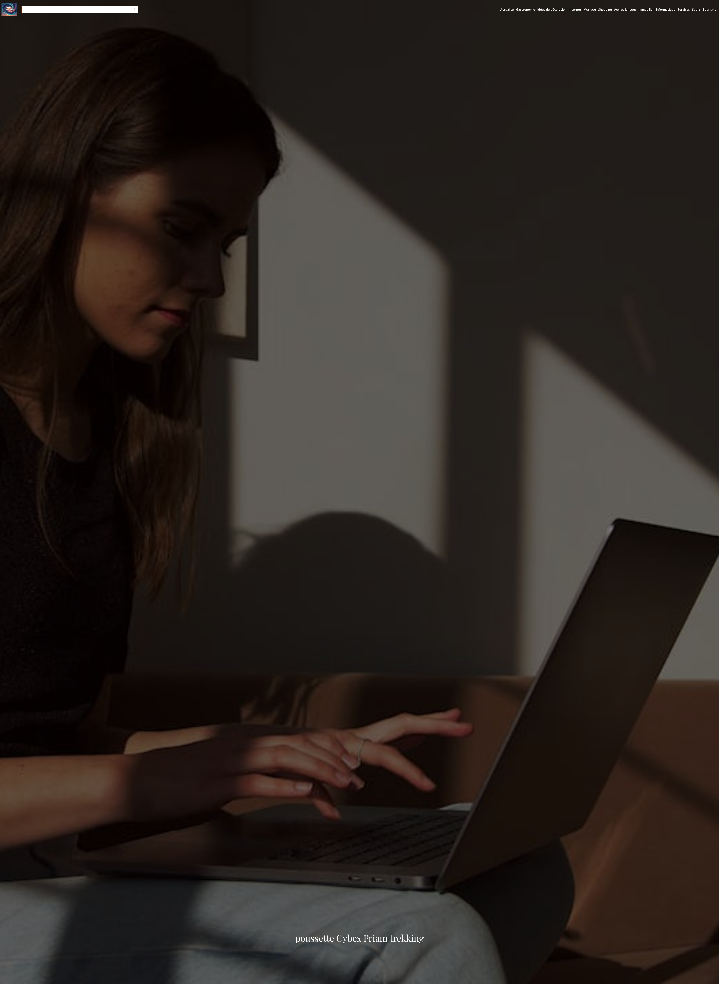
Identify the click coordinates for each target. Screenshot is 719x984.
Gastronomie (525, 9)
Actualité (507, 9)
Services (684, 9)
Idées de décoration (552, 9)
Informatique (665, 9)
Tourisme (709, 9)
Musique (590, 9)
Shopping (605, 9)
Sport (696, 9)
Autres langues (625, 9)
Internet (575, 9)
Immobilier (646, 9)
